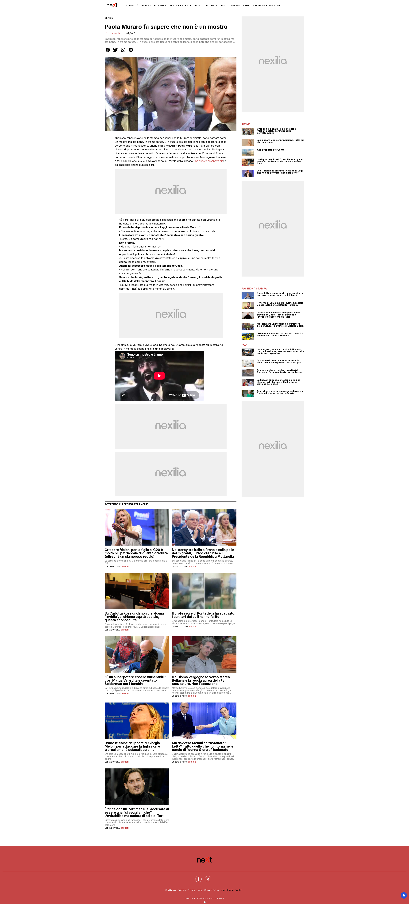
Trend (247, 5)
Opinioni (235, 5)
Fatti (224, 5)
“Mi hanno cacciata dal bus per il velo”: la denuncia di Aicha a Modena (280, 335)
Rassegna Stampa (264, 5)
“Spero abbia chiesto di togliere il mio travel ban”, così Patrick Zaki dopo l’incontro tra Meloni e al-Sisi (278, 315)
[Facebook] (196, 877)
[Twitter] (206, 877)
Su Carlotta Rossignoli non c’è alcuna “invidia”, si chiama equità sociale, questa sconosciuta (134, 617)
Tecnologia (200, 5)
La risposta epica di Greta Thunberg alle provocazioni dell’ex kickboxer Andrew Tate (280, 162)
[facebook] (108, 52)
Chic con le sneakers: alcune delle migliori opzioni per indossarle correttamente (276, 131)
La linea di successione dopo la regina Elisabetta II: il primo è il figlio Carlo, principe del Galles (278, 382)
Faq (279, 5)
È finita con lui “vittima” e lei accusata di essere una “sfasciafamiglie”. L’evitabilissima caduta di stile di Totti (137, 812)
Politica (146, 5)
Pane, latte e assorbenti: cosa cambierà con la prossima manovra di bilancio (280, 294)
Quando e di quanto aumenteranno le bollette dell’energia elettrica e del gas (279, 362)
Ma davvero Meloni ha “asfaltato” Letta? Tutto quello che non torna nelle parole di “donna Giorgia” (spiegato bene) (202, 746)
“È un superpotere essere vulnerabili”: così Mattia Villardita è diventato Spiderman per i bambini (135, 680)
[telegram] (131, 52)
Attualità (132, 5)
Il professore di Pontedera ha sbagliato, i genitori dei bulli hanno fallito (203, 615)
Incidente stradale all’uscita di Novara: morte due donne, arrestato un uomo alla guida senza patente (280, 352)
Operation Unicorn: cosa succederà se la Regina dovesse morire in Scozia (280, 392)
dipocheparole (112, 33)
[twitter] (115, 52)
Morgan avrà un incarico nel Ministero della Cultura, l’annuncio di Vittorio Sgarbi (280, 325)
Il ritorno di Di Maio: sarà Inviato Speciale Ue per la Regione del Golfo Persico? (280, 304)
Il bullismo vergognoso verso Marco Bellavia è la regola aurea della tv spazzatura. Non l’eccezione (201, 680)
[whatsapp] (123, 52)
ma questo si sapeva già (208, 161)
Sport (215, 5)
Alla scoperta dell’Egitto (271, 150)
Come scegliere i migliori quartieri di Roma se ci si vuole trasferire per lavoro (279, 371)
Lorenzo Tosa (112, 566)
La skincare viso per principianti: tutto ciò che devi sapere (280, 141)
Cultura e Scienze (180, 5)
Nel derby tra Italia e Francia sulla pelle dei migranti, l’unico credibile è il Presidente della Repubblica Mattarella (203, 553)
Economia (160, 5)
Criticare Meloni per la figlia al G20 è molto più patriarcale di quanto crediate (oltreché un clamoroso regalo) (136, 553)
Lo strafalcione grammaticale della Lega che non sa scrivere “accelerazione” (280, 172)
